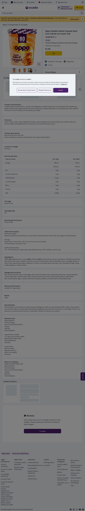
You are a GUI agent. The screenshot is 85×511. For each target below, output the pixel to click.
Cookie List (64, 84)
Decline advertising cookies (27, 90)
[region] (42, 85)
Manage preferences (45, 90)
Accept (61, 90)
